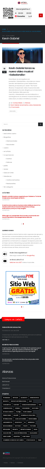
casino (6, 148)
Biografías (7, 137)
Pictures (33, 426)
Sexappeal (16, 436)
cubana (17, 408)
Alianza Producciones (9, 378)
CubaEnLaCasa (7, 408)
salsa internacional (20, 433)
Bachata (6, 401)
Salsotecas (7, 176)
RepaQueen (6, 429)
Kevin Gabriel (15, 105)
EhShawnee (26, 408)
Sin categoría (8, 187)
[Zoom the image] (22, 272)
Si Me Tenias (26, 436)
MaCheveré (6, 381)
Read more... (13, 111)
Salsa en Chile (9, 173)
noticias (18, 426)
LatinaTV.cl (5, 385)
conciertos (7, 405)
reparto (15, 429)
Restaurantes (11, 183)
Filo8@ (18, 412)
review (6, 169)
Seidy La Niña (7, 436)
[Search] (40, 124)
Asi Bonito (24, 397)
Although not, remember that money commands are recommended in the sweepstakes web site (20, 216)
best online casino (10, 133)
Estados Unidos (8, 412)
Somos (13, 463)
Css (40, 405)
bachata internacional (18, 401)
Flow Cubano (27, 412)
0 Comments (15, 107)
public (6, 166)
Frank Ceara (7, 415)
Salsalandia (37, 105)
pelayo (25, 426)
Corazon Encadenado (29, 405)
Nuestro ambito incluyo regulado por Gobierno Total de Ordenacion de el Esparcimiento (21, 197)
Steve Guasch (30, 440)
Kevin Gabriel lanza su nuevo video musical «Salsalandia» (22, 71)
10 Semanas (6, 397)
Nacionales (10, 144)
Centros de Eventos (13, 180)
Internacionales (11, 141)
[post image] (22, 55)
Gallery (15, 415)
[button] (41, 15)
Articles (15, 397)
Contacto (20, 463)
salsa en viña (7, 433)
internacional (7, 419)
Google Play (31, 255)
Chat (30, 401)
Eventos (9, 159)
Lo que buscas (9, 155)
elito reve (35, 408)
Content (16, 405)
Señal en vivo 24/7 (16, 262)
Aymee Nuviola (34, 397)
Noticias (27, 103)
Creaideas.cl (6, 388)
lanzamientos (24, 105)
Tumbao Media (17, 103)
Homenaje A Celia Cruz (28, 415)
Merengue (31, 422)
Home (6, 463)
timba (39, 440)
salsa (31, 105)
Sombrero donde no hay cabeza (13, 440)
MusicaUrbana (8, 426)
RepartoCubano (26, 429)
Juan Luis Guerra (20, 419)
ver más (5, 340)
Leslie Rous (18, 422)
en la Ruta (7, 151)
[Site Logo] (22, 2)
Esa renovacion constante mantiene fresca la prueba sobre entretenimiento (20, 360)
